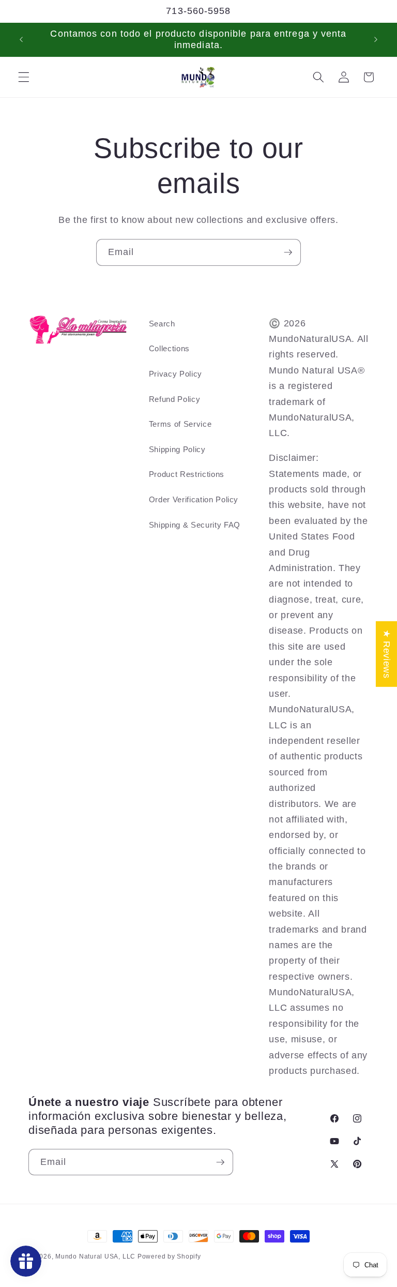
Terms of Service (180, 424)
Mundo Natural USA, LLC (96, 1256)
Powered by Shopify (169, 1256)
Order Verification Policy (194, 499)
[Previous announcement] (21, 39)
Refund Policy (175, 399)
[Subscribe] (288, 252)
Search (162, 323)
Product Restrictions (186, 474)
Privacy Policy (175, 373)
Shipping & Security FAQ (194, 524)
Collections (169, 348)
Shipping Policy (177, 449)
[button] (23, 77)
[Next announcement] (375, 39)
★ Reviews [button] (386, 654)
